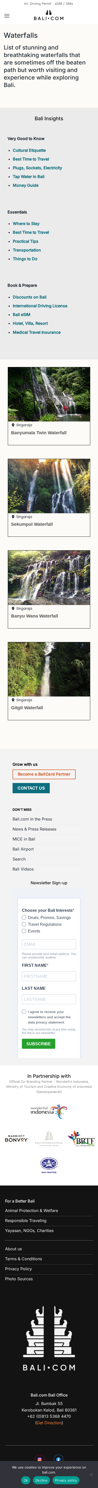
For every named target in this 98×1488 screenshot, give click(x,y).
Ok (26, 1480)
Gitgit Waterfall (27, 708)
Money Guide (25, 185)
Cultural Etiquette (29, 150)
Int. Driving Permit (37, 4)
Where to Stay (26, 223)
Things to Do (25, 258)
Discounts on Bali (29, 297)
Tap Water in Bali (28, 176)
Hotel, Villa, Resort (30, 323)
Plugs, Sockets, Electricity (37, 167)
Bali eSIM (21, 314)
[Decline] (91, 1476)
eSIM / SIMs (64, 4)
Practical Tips (25, 241)
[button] (7, 16)
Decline (41, 1480)
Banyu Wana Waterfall (34, 616)
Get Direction (49, 1422)
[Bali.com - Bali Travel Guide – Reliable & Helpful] (49, 15)
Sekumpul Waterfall (32, 524)
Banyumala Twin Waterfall (39, 432)
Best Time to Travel (31, 159)
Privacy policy (66, 1480)
